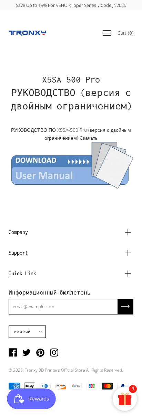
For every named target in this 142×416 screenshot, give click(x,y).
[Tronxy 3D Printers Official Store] (28, 33)
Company (18, 232)
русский (22, 331)
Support (18, 253)
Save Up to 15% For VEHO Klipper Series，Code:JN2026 (71, 5)
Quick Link (22, 273)
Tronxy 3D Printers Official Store (55, 370)
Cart (125, 33)
